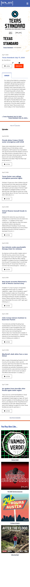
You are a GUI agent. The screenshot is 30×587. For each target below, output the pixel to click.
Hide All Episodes (15, 125)
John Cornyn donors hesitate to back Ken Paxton (14, 319)
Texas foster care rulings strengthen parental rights (12, 177)
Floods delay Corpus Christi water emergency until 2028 (13, 141)
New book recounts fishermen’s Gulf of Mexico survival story (14, 282)
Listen (8, 66)
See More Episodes (15, 417)
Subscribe (19, 66)
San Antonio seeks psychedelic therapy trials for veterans (14, 248)
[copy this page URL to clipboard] (12, 63)
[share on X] (19, 62)
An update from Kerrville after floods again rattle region (13, 389)
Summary (6, 75)
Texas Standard (8, 47)
